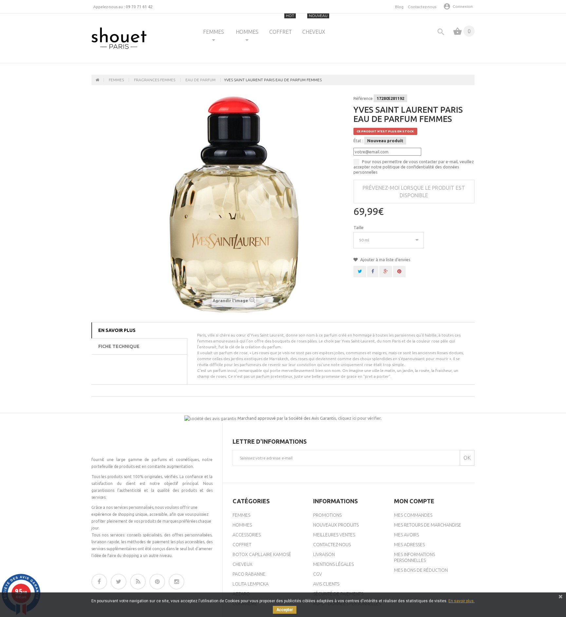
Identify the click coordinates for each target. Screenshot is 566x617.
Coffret (242, 544)
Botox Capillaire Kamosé (262, 554)
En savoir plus (117, 330)
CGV (317, 574)
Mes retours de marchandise (427, 525)
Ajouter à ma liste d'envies (384, 259)
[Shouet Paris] (118, 38)
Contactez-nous (422, 7)
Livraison (324, 554)
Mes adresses (409, 544)
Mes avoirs (406, 534)
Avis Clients (326, 584)
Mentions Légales (333, 564)
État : (358, 140)
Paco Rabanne (249, 574)
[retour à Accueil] (97, 80)
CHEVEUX (315, 24)
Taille (359, 227)
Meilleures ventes (334, 534)
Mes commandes (413, 515)
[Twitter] (118, 581)
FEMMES (213, 32)
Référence (363, 98)
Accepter (284, 609)
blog (399, 7)
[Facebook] (99, 581)
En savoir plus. (461, 601)
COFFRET (281, 24)
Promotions (327, 515)
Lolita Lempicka (251, 584)
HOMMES (247, 32)
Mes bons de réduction (421, 570)
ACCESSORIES (247, 534)
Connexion (463, 6)
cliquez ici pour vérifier (359, 418)
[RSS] (138, 581)
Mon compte (414, 501)
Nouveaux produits (336, 525)
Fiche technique (119, 346)
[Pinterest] (157, 581)
